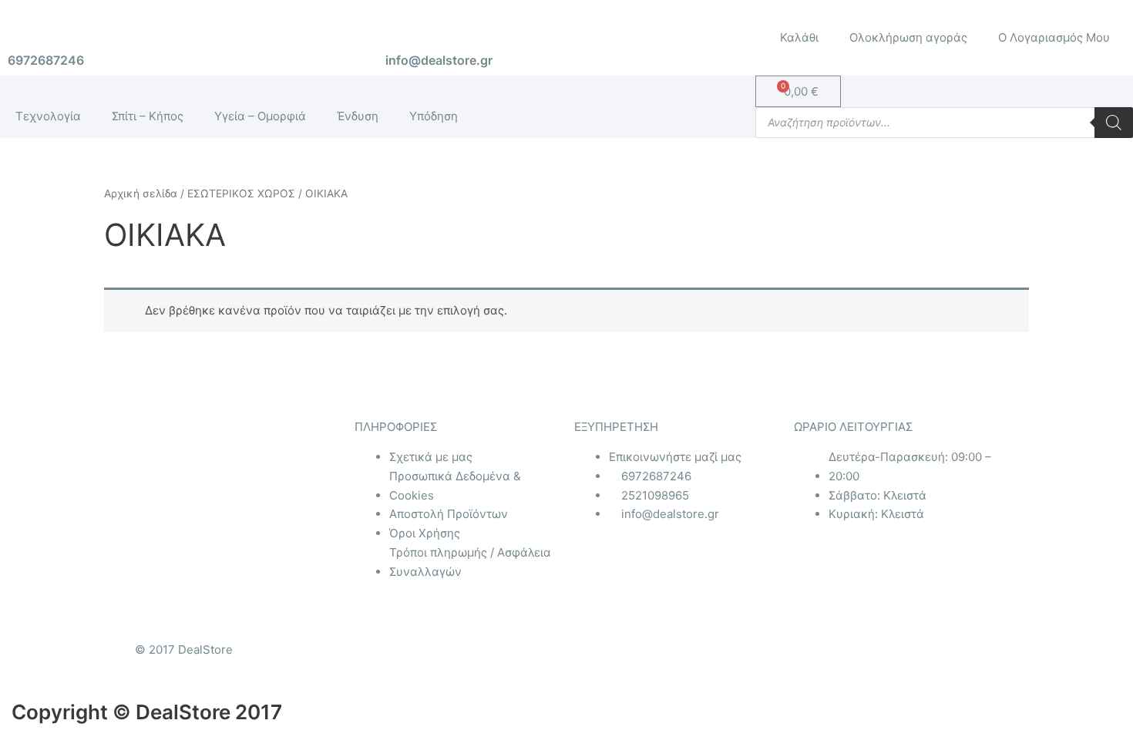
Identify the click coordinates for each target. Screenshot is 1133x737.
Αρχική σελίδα (140, 193)
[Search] (1113, 122)
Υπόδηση (433, 116)
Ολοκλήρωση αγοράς (908, 37)
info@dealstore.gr (439, 60)
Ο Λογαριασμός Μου (1054, 37)
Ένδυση (357, 116)
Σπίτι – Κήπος (147, 116)
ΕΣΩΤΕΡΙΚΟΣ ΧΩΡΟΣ (241, 193)
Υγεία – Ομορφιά (260, 116)
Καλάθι (799, 37)
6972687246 (46, 60)
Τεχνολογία (48, 116)
